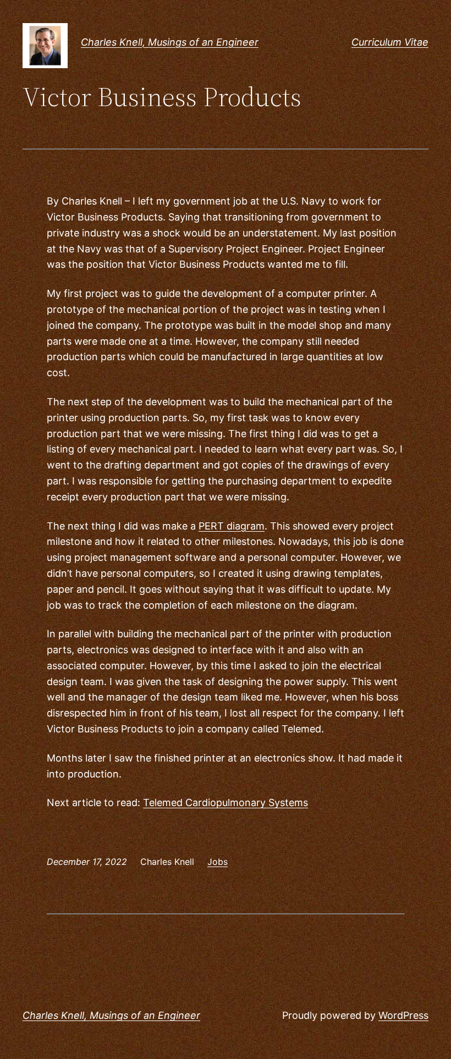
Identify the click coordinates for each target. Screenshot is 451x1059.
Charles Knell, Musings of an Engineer (169, 42)
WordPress (403, 1015)
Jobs (217, 861)
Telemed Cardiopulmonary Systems (225, 802)
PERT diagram (232, 526)
